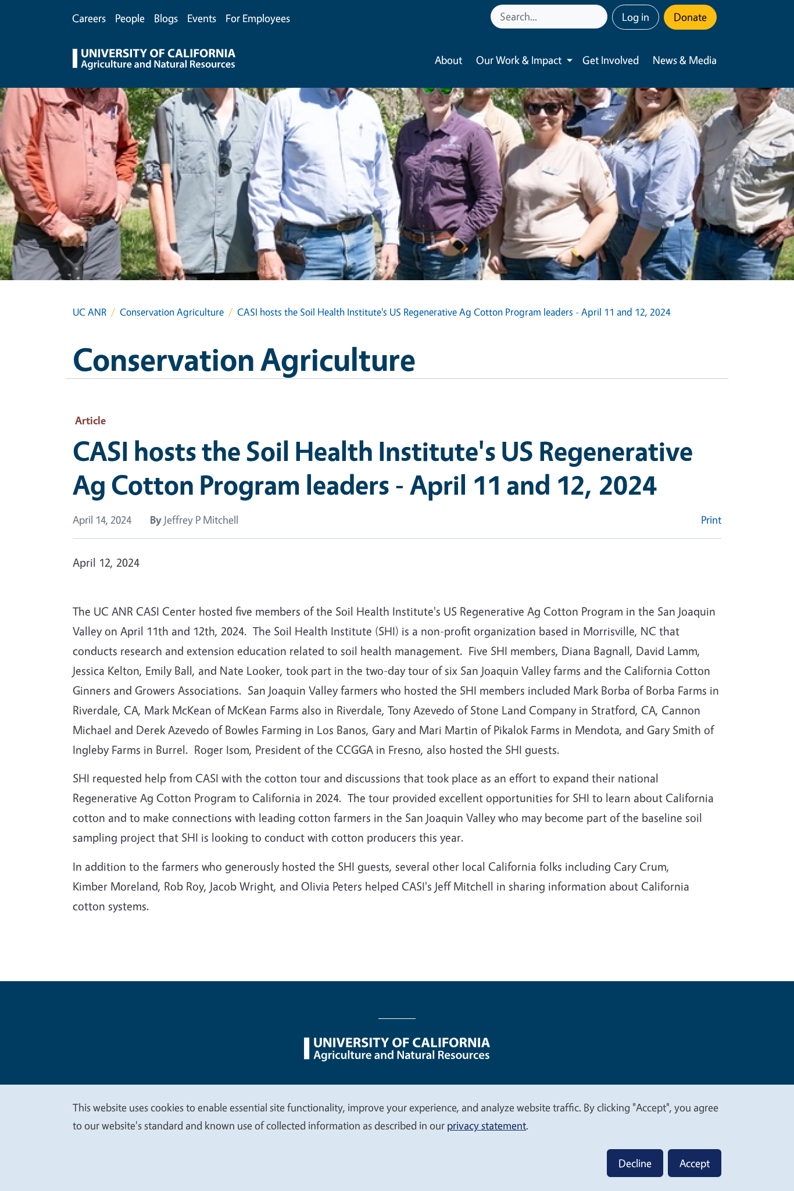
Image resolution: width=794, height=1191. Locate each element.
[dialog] (397, 1137)
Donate (690, 17)
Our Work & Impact (518, 60)
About (448, 60)
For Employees (258, 18)
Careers (89, 18)
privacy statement (486, 1125)
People (130, 18)
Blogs (166, 18)
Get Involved (610, 60)
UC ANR (89, 312)
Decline (635, 1163)
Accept (694, 1163)
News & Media (685, 60)
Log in (635, 17)
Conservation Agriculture (172, 312)
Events (201, 18)
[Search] (599, 16)
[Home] (154, 60)
